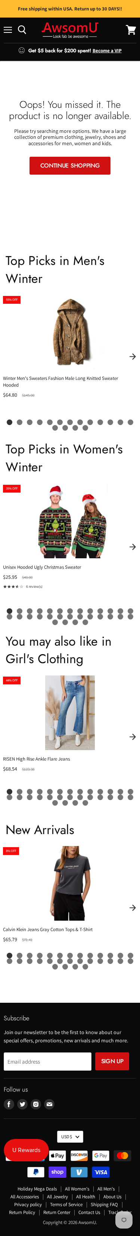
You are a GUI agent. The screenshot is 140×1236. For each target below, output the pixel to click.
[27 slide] (55, 622)
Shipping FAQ (104, 1204)
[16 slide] (75, 428)
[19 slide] (60, 616)
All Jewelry (57, 1196)
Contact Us (89, 1212)
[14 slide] (55, 428)
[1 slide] (9, 422)
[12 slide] (120, 422)
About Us (112, 1196)
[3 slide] (29, 422)
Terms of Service (66, 1204)
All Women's (77, 1189)
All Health (85, 1196)
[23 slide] (100, 616)
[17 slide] (85, 428)
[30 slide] (85, 622)
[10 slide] (100, 422)
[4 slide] (40, 422)
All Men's (106, 1189)
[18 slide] (50, 616)
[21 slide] (80, 616)
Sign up (112, 1061)
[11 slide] (110, 422)
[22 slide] (90, 616)
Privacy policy (28, 1204)
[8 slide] (80, 422)
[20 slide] (70, 616)
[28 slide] (65, 622)
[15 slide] (65, 428)
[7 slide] (70, 422)
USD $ (66, 1136)
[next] (132, 356)
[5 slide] (50, 422)
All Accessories (24, 1196)
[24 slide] (110, 616)
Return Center (56, 1212)
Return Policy (22, 1212)
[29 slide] (75, 622)
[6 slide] (60, 422)
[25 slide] (120, 616)
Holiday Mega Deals (37, 1189)
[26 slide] (130, 616)
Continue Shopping (70, 165)
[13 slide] (130, 422)
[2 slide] (19, 422)
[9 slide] (90, 422)
